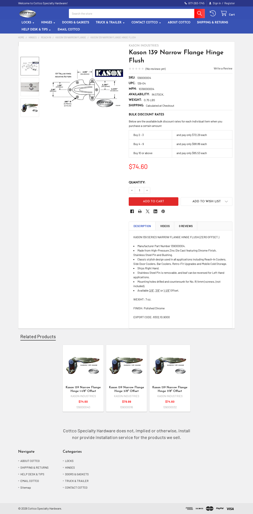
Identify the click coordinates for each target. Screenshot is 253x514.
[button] (206, 201)
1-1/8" (167, 290)
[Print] (140, 211)
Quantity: (137, 182)
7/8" (157, 290)
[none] (84, 88)
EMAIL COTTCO (69, 29)
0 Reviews (186, 226)
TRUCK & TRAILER (108, 22)
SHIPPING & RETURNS (212, 22)
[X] (147, 211)
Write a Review (223, 68)
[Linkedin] (155, 211)
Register (229, 3)
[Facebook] (132, 211)
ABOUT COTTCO (179, 22)
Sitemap (25, 487)
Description (142, 226)
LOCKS (26, 22)
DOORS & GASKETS (75, 22)
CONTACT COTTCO (145, 22)
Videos (165, 226)
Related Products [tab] (38, 336)
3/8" (151, 290)
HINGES (46, 22)
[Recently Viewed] (213, 13)
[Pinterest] (163, 211)
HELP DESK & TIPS (34, 29)
